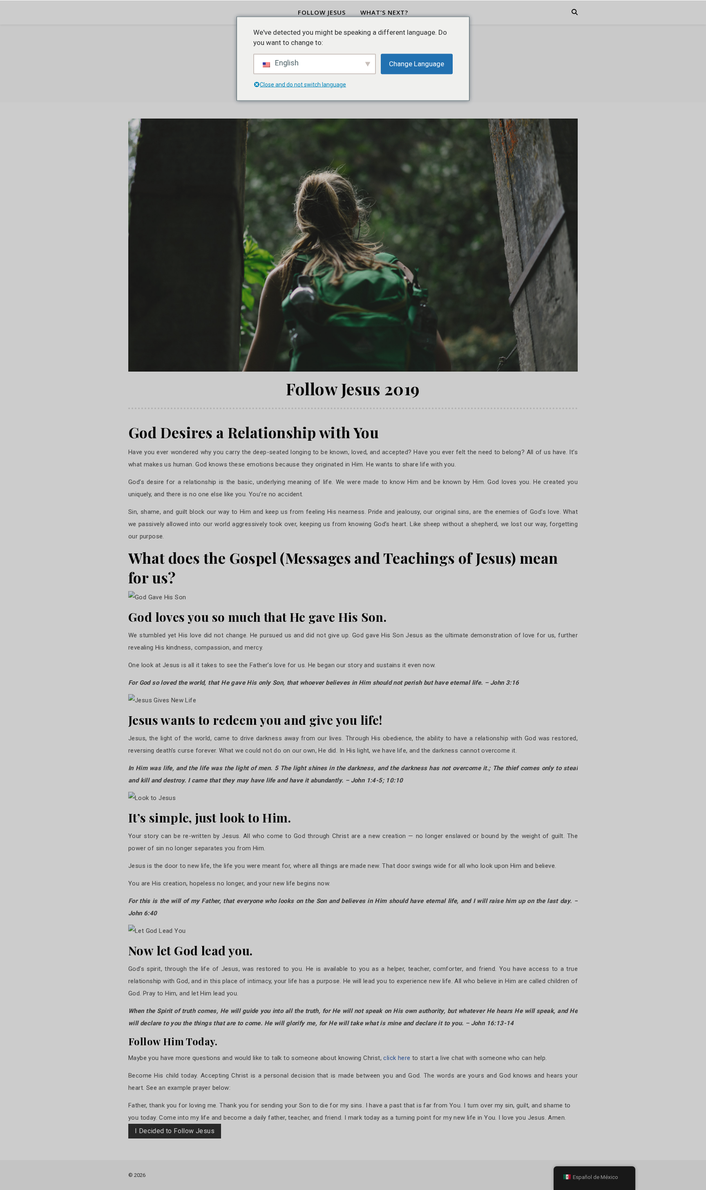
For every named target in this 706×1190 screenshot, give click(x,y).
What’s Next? (384, 12)
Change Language (416, 63)
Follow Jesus (322, 12)
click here (396, 1058)
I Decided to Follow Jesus (174, 1131)
